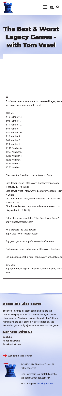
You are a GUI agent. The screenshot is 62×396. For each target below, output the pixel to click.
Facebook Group (12, 344)
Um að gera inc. (44, 383)
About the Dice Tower (20, 355)
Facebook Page (11, 340)
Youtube (7, 337)
